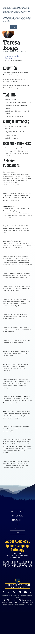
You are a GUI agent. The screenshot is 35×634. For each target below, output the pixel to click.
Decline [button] (21, 27)
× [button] (31, 4)
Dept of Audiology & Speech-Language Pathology (17, 545)
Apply (17, 528)
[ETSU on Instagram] (13, 593)
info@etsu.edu (26, 600)
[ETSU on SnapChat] (31, 593)
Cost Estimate (17, 516)
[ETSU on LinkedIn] (19, 593)
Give (17, 532)
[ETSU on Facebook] (2, 593)
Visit (17, 524)
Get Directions (25, 555)
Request (17, 520)
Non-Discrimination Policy (24, 602)
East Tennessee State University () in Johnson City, (17, 583)
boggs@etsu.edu (13, 56)
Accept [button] (13, 27)
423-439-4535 (11, 58)
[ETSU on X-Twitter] (8, 593)
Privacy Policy (7, 602)
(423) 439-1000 (11, 600)
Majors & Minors (17, 512)
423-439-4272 (21, 557)
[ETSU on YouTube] (25, 593)
